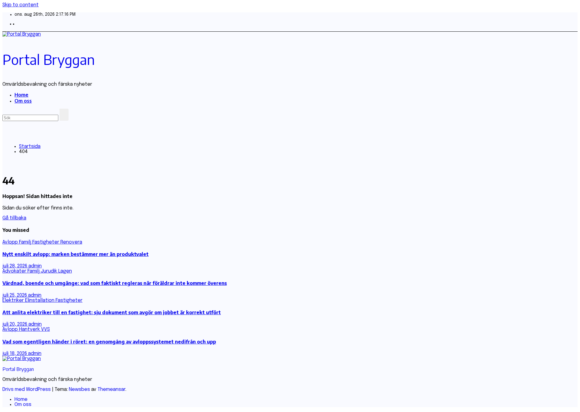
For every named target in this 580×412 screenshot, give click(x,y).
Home (21, 95)
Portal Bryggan (48, 59)
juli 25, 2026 (15, 295)
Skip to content (20, 5)
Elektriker (13, 300)
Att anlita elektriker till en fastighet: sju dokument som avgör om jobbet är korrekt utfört (111, 312)
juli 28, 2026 (15, 266)
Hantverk (30, 329)
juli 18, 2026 (15, 353)
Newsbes (79, 389)
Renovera (71, 242)
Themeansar (111, 389)
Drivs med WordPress (27, 389)
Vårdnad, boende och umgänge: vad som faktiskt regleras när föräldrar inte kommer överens (114, 283)
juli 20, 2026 (15, 324)
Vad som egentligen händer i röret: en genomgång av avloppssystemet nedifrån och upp (109, 342)
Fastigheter (46, 242)
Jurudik (49, 271)
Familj (25, 242)
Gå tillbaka (14, 218)
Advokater (14, 271)
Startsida (29, 146)
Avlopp (10, 242)
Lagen (65, 271)
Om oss (23, 101)
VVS (45, 329)
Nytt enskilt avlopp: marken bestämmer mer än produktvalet (75, 254)
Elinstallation (40, 300)
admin (35, 266)
